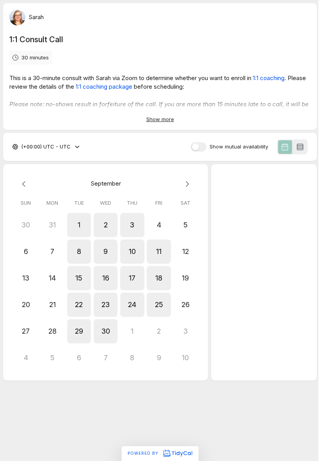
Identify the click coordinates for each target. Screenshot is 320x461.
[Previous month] (25, 183)
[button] (79, 225)
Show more (160, 119)
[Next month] (185, 183)
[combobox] (22, 147)
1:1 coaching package (104, 86)
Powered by (144, 453)
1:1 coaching (268, 78)
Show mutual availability (239, 146)
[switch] (198, 147)
